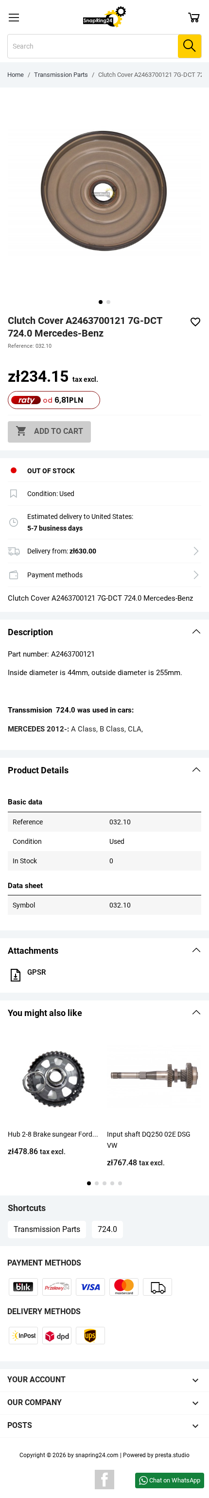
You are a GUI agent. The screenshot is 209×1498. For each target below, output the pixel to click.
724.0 (107, 1229)
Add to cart (49, 431)
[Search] (189, 46)
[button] (104, 632)
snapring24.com (97, 1455)
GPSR (36, 972)
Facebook (104, 1479)
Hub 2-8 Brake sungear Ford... (53, 1134)
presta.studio (172, 1455)
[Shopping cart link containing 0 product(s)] (194, 17)
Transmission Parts (47, 1229)
